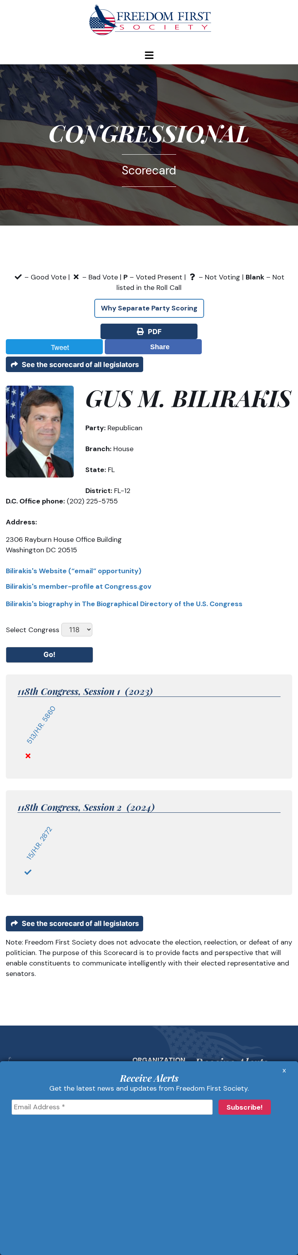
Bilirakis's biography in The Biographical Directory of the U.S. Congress (124, 604)
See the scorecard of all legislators (79, 364)
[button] (149, 55)
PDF (153, 332)
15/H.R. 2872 (39, 843)
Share (158, 347)
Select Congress (32, 629)
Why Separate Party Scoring (149, 308)
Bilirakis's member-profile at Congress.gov (78, 586)
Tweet (58, 347)
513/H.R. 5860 (41, 725)
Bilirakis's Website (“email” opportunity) (73, 571)
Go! (49, 654)
